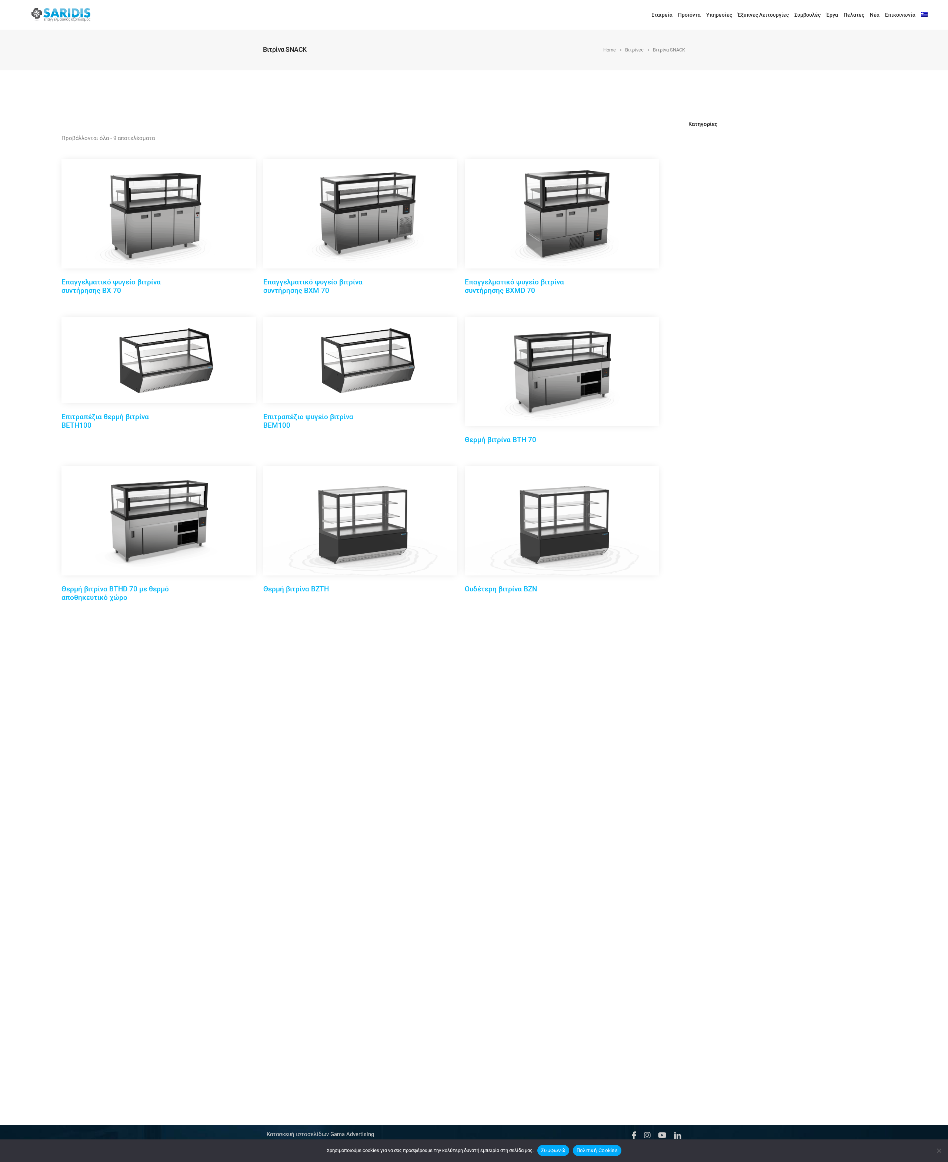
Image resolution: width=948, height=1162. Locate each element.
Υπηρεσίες (719, 15)
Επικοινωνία (900, 15)
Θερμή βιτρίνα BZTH (296, 589)
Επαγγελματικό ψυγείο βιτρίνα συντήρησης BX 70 (111, 286)
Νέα (874, 15)
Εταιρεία (661, 15)
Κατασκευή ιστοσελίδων (298, 1134)
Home (609, 50)
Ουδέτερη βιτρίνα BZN (501, 589)
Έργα (832, 15)
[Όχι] (938, 1150)
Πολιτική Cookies (597, 1150)
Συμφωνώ (553, 1150)
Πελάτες (854, 15)
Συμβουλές (807, 15)
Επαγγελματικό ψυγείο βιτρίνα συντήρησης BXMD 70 (514, 286)
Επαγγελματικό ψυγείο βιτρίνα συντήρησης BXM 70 (313, 286)
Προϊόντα (689, 15)
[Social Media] (634, 1134)
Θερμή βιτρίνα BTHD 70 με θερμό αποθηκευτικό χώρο (115, 593)
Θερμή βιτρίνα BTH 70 (500, 439)
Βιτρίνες (634, 50)
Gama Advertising (351, 1134)
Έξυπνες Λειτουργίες (763, 15)
